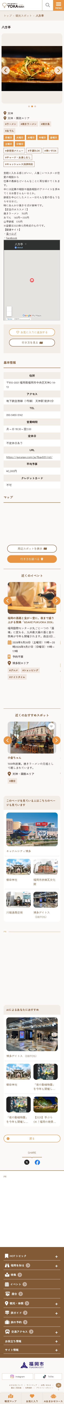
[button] (6, 70)
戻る (32, 1138)
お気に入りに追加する (34, 332)
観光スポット (24, 15)
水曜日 (31, 137)
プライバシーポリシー (44, 1387)
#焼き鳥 (45, 124)
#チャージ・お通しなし (18, 157)
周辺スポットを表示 (30, 548)
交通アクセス (19, 1331)
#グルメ (13, 670)
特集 (13, 1275)
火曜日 (19, 137)
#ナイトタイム (17, 677)
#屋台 (12, 781)
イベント (15, 1284)
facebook (11, 237)
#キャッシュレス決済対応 (19, 164)
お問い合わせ (46, 1385)
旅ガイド (16, 1313)
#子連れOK (34, 150)
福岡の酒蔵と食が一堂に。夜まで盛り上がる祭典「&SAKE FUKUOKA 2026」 (31, 620)
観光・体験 (16, 1303)
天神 (10, 113)
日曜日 (19, 144)
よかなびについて (16, 1385)
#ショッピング (30, 670)
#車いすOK (50, 150)
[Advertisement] (32, 965)
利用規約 (28, 1387)
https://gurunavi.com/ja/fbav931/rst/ (29, 457)
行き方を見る (30, 342)
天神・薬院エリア (19, 118)
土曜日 (8, 144)
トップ (8, 15)
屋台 (14, 1294)
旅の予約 (16, 1322)
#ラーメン (10, 124)
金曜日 (53, 137)
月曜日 (8, 137)
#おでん (9, 130)
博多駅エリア (20, 663)
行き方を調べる (30, 559)
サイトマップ (32, 1385)
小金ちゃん (14, 758)
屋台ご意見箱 (16, 1387)
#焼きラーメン (29, 124)
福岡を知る (17, 1265)
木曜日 (42, 137)
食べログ (11, 233)
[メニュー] (58, 5)
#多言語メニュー (14, 150)
